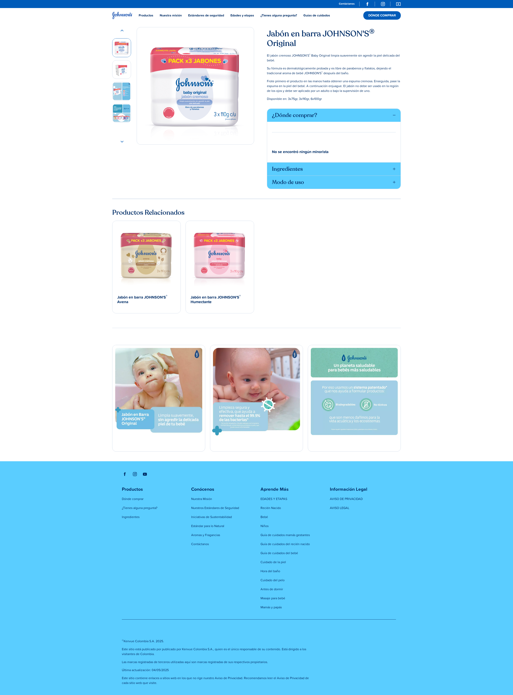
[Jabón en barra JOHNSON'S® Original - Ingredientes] (121, 91)
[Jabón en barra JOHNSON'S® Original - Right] (121, 69)
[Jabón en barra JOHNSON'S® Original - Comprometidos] (121, 113)
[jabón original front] (121, 47)
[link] (346, 4)
